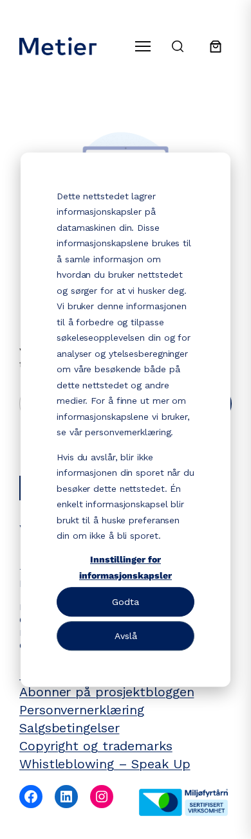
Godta (125, 602)
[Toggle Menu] (143, 46)
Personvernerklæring (81, 709)
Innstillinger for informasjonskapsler (125, 567)
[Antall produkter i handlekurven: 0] (216, 46)
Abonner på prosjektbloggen (106, 691)
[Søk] (177, 46)
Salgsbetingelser (69, 727)
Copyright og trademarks (95, 745)
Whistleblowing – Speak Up (105, 763)
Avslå (126, 636)
